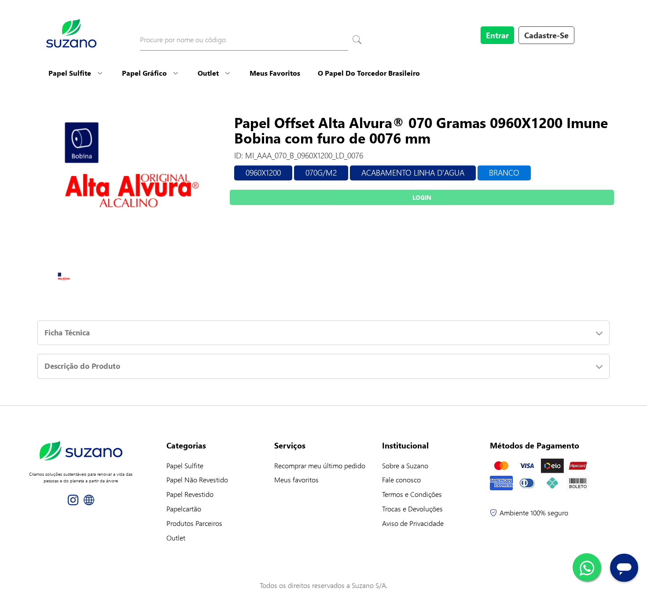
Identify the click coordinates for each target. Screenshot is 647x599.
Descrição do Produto (82, 366)
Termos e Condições (412, 494)
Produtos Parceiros (194, 523)
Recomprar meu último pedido (319, 465)
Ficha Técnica (67, 332)
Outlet (208, 72)
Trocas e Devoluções (412, 508)
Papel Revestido (189, 494)
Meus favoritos (296, 479)
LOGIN (421, 197)
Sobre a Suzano (405, 465)
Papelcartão (183, 508)
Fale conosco (401, 479)
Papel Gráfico (144, 72)
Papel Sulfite (69, 72)
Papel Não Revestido (197, 479)
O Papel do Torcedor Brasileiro (369, 72)
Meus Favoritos (275, 72)
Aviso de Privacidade (413, 523)
